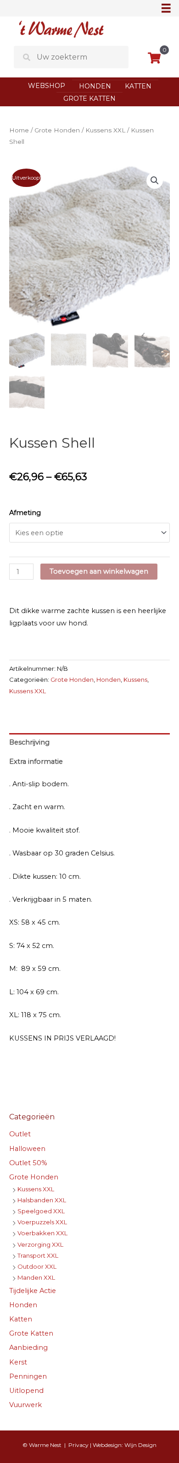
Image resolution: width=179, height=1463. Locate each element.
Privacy (78, 1444)
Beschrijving (29, 742)
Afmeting (25, 513)
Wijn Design (140, 1444)
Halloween (27, 1149)
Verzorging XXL (40, 1244)
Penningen (28, 1376)
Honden (95, 86)
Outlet (20, 1134)
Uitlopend (26, 1390)
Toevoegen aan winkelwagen (99, 571)
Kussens (135, 679)
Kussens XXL (105, 130)
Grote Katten (89, 98)
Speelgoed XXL (41, 1211)
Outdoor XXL (36, 1266)
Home (19, 130)
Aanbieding (28, 1347)
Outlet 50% (28, 1163)
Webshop (46, 86)
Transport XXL (37, 1255)
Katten (138, 86)
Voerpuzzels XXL (42, 1222)
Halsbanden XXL (41, 1200)
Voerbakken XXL (42, 1233)
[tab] (89, 742)
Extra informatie (36, 761)
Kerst (18, 1362)
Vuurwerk (25, 1405)
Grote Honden (57, 130)
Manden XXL (36, 1277)
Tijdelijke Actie (32, 1291)
